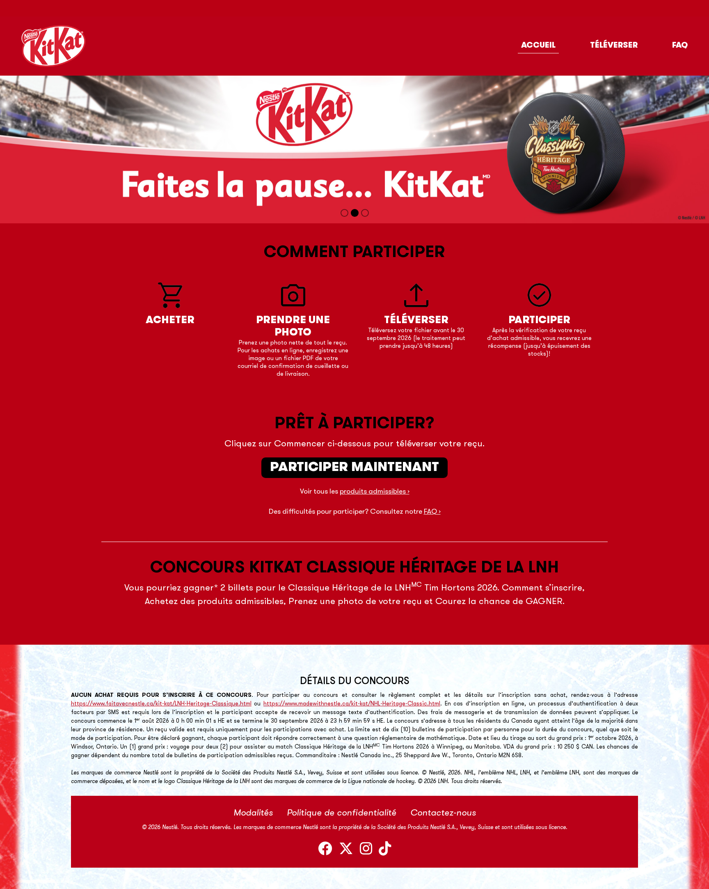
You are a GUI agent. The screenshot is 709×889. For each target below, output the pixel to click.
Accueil (538, 46)
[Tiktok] (385, 850)
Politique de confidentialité (341, 813)
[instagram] (366, 850)
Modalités (253, 813)
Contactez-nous (443, 813)
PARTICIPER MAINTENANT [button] (354, 467)
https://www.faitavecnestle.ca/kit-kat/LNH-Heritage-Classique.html (161, 704)
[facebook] (325, 850)
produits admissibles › (374, 491)
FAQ (680, 46)
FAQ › (432, 511)
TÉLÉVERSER (614, 46)
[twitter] (346, 850)
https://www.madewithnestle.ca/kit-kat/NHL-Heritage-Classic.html (351, 704)
